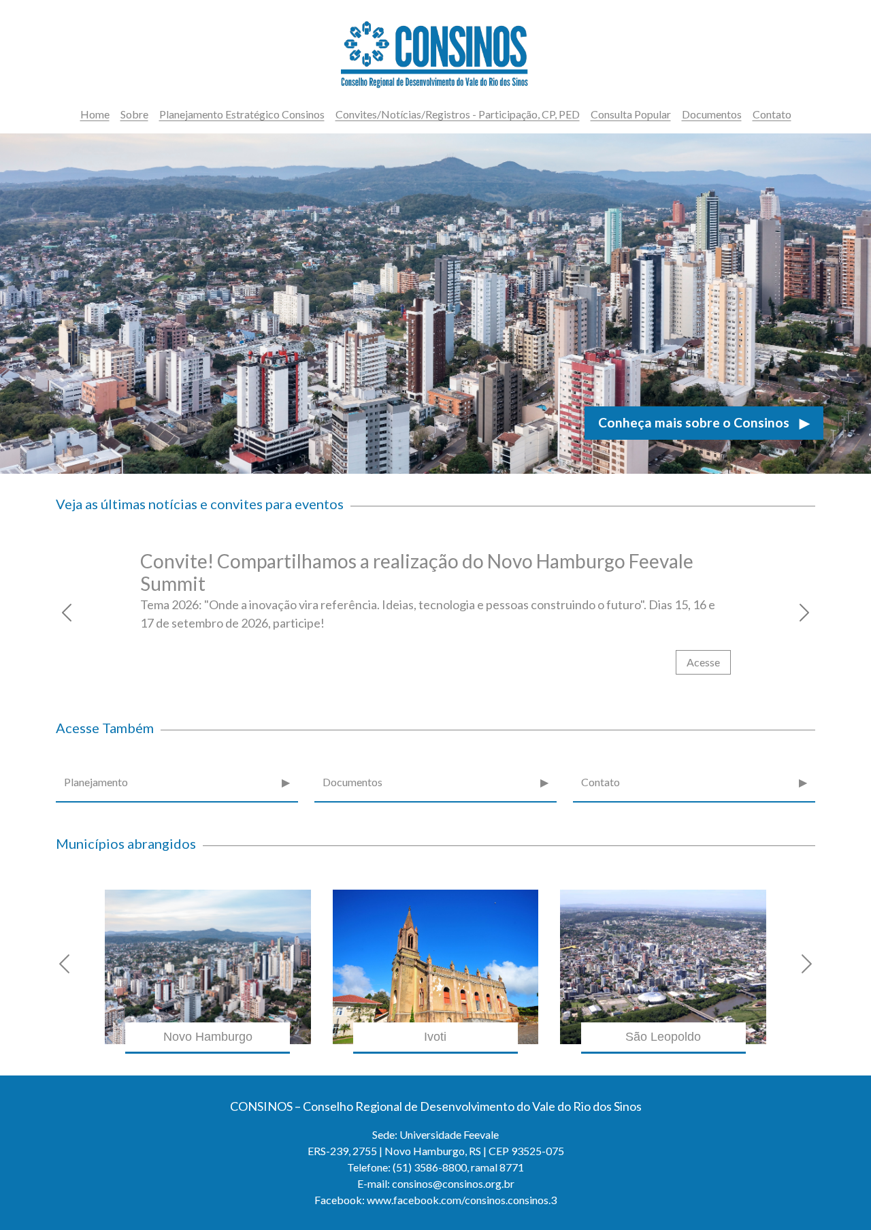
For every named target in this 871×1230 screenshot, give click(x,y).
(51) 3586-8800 (430, 1167)
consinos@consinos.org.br (453, 1183)
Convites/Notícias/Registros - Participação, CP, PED (457, 114)
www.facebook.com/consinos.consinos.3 (462, 1199)
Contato (772, 114)
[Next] (777, 613)
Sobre (134, 114)
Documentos (712, 114)
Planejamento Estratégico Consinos (242, 114)
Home (95, 114)
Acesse (703, 662)
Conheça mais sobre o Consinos (704, 422)
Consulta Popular (631, 114)
